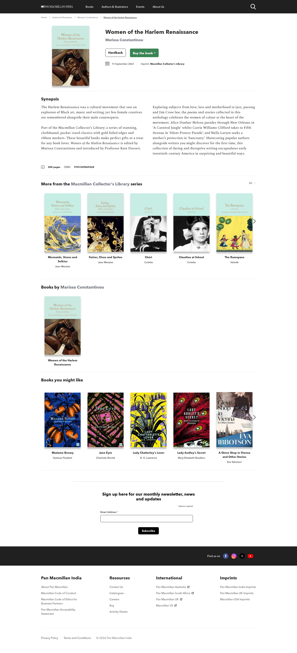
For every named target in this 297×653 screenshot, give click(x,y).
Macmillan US (164, 605)
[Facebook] (225, 556)
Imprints (228, 577)
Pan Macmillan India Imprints (238, 587)
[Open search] (253, 6)
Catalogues (116, 593)
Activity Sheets (118, 611)
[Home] (57, 7)
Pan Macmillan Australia (171, 587)
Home (44, 17)
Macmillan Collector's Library (100, 183)
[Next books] (254, 221)
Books (89, 6)
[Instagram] (234, 556)
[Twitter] (242, 556)
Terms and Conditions (77, 638)
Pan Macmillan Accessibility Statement (58, 611)
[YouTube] (250, 556)
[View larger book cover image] (70, 56)
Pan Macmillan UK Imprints (237, 593)
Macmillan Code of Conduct (58, 593)
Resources (119, 577)
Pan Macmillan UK (167, 599)
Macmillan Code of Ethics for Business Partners (59, 601)
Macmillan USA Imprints (235, 599)
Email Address (109, 512)
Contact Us (116, 587)
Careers (114, 599)
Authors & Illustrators (115, 6)
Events (140, 6)
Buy (111, 605)
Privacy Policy (49, 638)
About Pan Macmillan (54, 587)
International (169, 577)
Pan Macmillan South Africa (173, 593)
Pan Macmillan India (61, 577)
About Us (158, 6)
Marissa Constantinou (88, 17)
